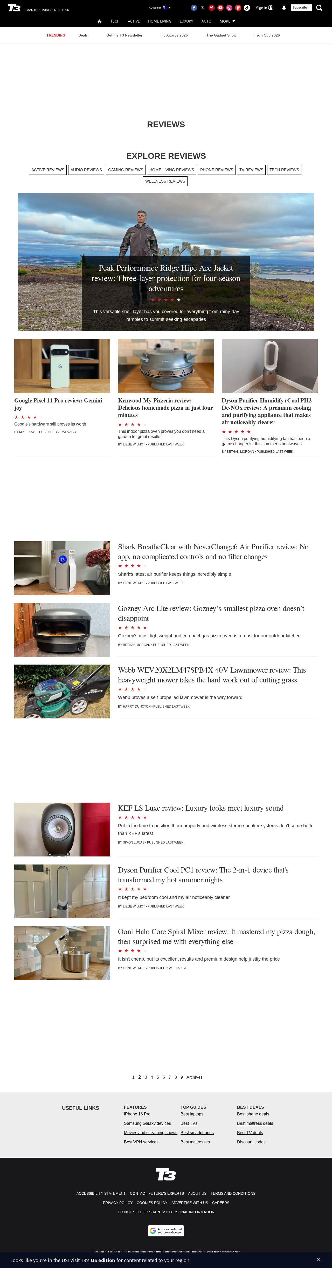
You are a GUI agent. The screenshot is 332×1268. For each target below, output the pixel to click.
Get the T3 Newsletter (124, 35)
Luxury (186, 21)
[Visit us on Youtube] (220, 8)
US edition (103, 1260)
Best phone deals (253, 1114)
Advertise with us (189, 1203)
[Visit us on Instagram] (229, 8)
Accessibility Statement (101, 1193)
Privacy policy (118, 1203)
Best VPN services (141, 1142)
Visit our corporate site (223, 1252)
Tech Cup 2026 (267, 35)
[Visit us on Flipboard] (238, 8)
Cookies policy (152, 1203)
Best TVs (189, 1123)
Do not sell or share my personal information (166, 1212)
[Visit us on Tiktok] (247, 8)
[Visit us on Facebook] (194, 8)
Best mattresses (195, 1142)
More (225, 21)
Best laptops (192, 1114)
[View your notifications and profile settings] (284, 8)
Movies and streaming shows (150, 1132)
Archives (194, 1077)
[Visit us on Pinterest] (212, 8)
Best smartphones (197, 1132)
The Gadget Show (221, 35)
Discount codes (251, 1142)
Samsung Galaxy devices (147, 1123)
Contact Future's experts (157, 1193)
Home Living (159, 21)
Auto (206, 21)
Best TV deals (250, 1132)
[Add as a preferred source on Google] (166, 1230)
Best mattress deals (255, 1123)
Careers (220, 1203)
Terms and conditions (233, 1193)
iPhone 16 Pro (137, 1114)
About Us (197, 1193)
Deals (83, 35)
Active (134, 21)
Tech (115, 21)
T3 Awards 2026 (174, 35)
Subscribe (300, 7)
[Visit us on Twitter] (203, 8)
